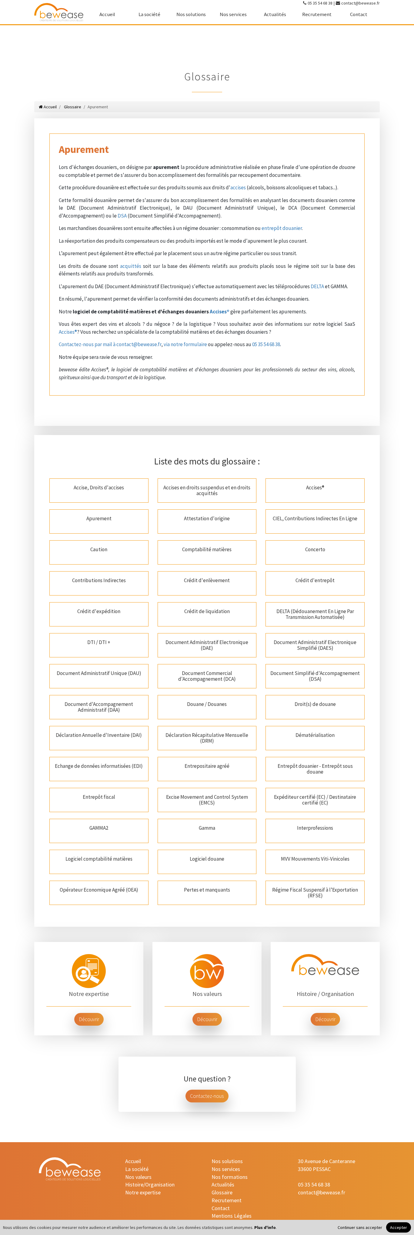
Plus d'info (265, 1227)
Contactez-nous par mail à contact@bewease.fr (110, 344)
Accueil (107, 14)
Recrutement (317, 14)
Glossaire (72, 107)
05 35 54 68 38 (320, 3)
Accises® (219, 311)
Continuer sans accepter (360, 1227)
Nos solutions (191, 14)
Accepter (398, 1227)
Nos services (233, 14)
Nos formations (230, 1176)
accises (238, 187)
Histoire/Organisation (150, 1184)
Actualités (275, 14)
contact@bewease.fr (360, 3)
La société (149, 14)
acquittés (130, 266)
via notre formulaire (185, 344)
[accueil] (58, 12)
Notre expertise (143, 1192)
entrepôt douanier (282, 228)
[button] (99, 490)
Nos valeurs (138, 1176)
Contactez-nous (207, 1096)
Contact (358, 14)
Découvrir (89, 1019)
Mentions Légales (232, 1215)
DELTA (317, 286)
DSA (122, 215)
